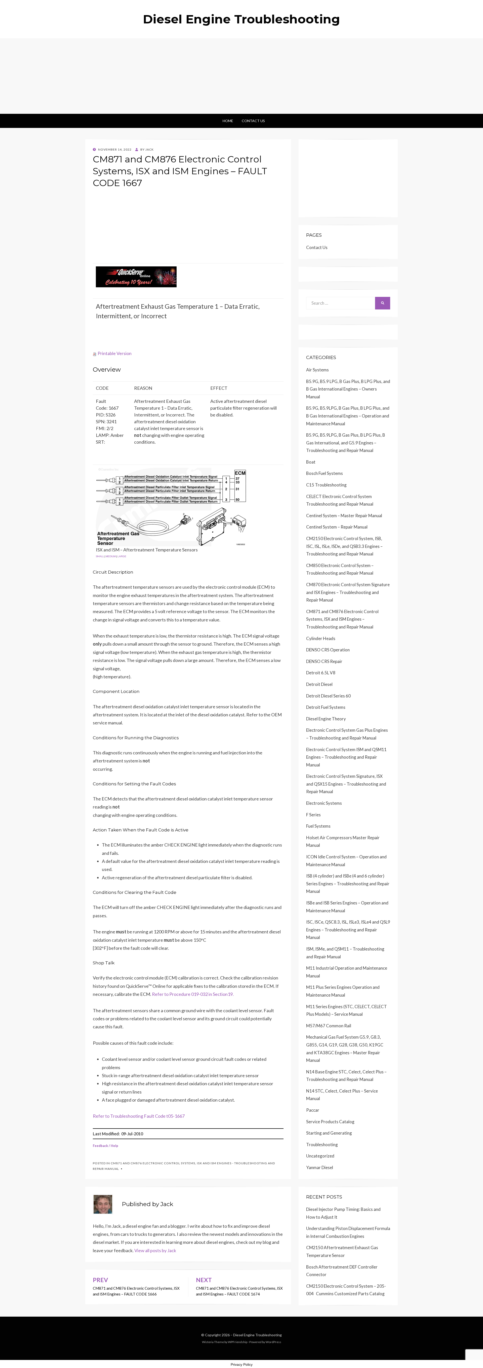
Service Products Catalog (330, 1121)
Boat (310, 462)
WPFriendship (237, 1342)
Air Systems (317, 369)
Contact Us (253, 121)
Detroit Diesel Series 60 (328, 695)
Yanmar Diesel (319, 1167)
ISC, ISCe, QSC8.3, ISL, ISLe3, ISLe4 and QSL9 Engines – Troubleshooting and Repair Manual (348, 929)
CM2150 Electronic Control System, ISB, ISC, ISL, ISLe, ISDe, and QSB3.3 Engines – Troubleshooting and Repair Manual (344, 546)
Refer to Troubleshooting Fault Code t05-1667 (139, 1116)
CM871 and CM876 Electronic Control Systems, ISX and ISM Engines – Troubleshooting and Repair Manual (342, 619)
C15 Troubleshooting (326, 484)
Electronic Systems (324, 803)
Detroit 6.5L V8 (320, 672)
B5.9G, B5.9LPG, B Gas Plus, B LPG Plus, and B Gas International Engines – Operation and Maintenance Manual (347, 415)
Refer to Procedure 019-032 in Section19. (193, 994)
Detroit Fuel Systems (325, 707)
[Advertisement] (241, 76)
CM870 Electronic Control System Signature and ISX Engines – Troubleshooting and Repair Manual (348, 592)
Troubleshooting (322, 1144)
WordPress (273, 1342)
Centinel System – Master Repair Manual (344, 515)
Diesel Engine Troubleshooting (241, 19)
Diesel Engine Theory (326, 718)
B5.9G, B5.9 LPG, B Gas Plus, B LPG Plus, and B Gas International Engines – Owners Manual (348, 389)
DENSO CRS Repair (324, 661)
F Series (313, 814)
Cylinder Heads (320, 638)
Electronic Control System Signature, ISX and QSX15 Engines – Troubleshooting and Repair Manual (346, 784)
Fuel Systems (318, 826)
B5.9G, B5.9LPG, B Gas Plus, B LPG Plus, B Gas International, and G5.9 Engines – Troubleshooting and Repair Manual (345, 442)
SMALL (100, 556)
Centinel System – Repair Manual (337, 527)
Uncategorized (320, 1156)
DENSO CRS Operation (328, 649)
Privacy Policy (242, 1364)
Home (228, 121)
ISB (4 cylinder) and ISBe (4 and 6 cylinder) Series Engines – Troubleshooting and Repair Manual (347, 883)
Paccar (312, 1110)
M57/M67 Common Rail (328, 1025)
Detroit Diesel (319, 684)
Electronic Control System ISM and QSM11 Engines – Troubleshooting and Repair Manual (346, 757)
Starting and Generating (329, 1133)
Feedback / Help (105, 1146)
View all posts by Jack (155, 1250)
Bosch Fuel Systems (324, 473)
